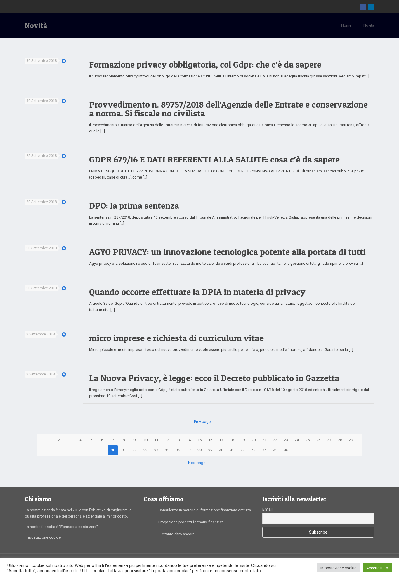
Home (346, 25)
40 (221, 450)
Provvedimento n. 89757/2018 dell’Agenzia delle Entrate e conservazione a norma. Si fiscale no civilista (228, 108)
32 (135, 450)
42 (243, 450)
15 (199, 440)
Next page (196, 463)
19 (243, 440)
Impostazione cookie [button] (338, 568)
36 (178, 450)
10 (145, 440)
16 (210, 440)
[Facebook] (363, 6)
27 (329, 440)
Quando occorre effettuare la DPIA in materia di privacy (197, 291)
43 (253, 450)
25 (308, 440)
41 (232, 450)
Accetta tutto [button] (377, 568)
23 (286, 440)
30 (113, 450)
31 (124, 450)
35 (167, 450)
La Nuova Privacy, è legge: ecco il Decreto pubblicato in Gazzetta (214, 378)
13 (178, 440)
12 (167, 440)
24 (297, 440)
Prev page (202, 421)
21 (264, 440)
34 (156, 450)
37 (189, 450)
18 (232, 440)
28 (340, 440)
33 (145, 450)
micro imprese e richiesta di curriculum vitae (176, 338)
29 (351, 440)
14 (189, 440)
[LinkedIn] (371, 6)
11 (156, 440)
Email (267, 509)
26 (318, 440)
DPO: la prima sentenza (134, 205)
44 (264, 450)
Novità (368, 25)
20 (253, 440)
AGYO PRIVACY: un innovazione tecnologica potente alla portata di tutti (227, 251)
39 (210, 450)
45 (275, 450)
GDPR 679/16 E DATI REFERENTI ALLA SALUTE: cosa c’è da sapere (214, 159)
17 (221, 440)
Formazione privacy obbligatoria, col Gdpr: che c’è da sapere (205, 64)
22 (275, 440)
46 (286, 450)
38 (199, 450)
